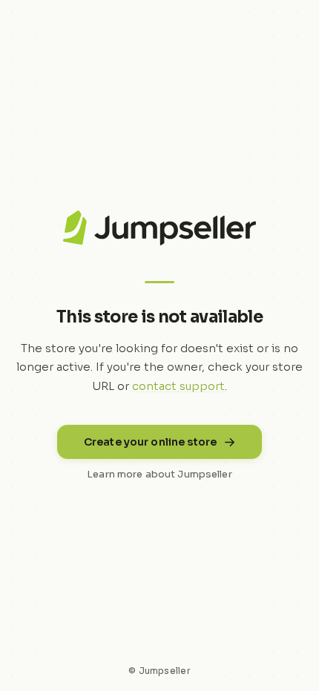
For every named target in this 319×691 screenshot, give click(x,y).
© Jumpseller (159, 670)
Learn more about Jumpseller (159, 474)
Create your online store (150, 442)
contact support (178, 386)
